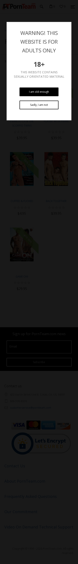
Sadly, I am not (39, 105)
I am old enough (39, 92)
